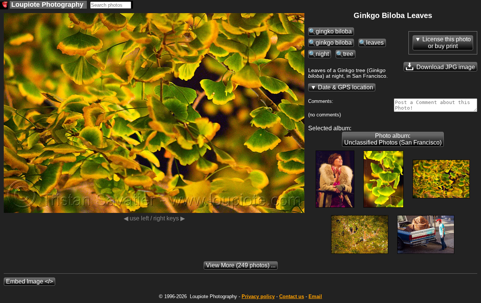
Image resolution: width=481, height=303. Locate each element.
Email (315, 296)
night (322, 54)
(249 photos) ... (240, 265)
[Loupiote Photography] (4, 5)
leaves (375, 42)
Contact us (291, 296)
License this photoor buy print (446, 42)
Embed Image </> (29, 281)
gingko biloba (334, 31)
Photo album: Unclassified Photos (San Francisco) (393, 139)
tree (348, 54)
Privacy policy (258, 296)
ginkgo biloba (334, 42)
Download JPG (445, 67)
